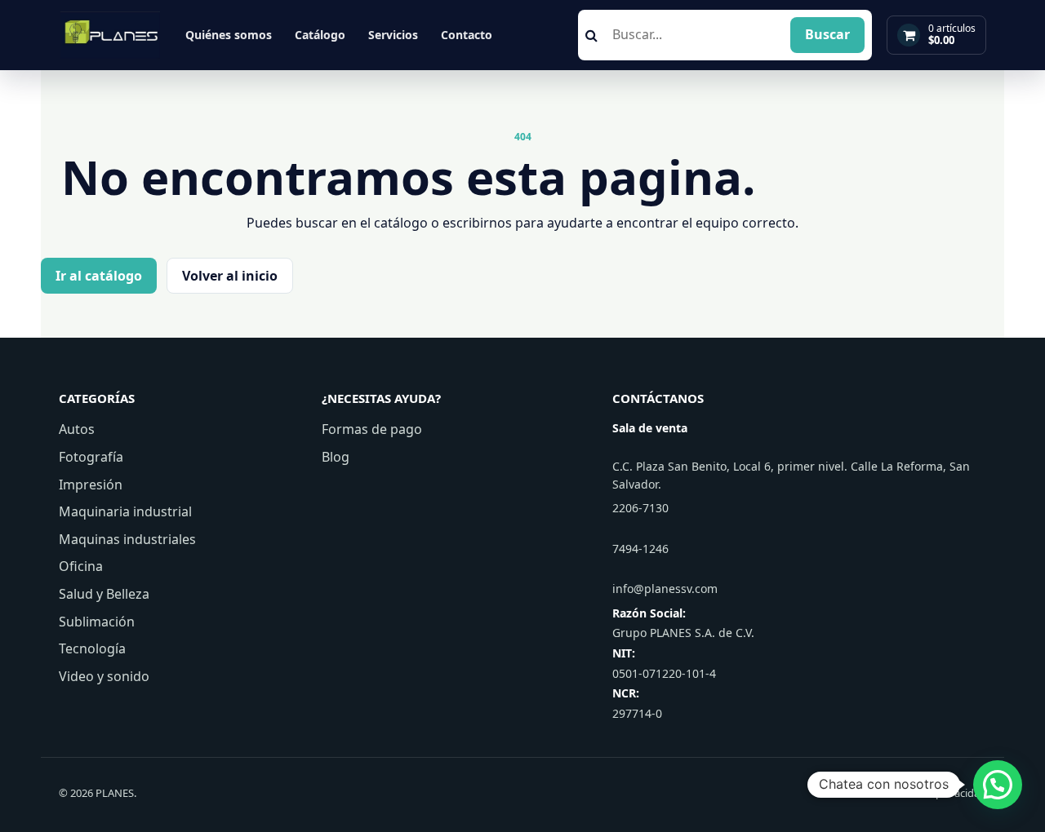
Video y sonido (104, 676)
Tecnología (92, 648)
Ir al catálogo (99, 276)
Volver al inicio (230, 276)
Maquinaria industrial (125, 511)
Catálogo (320, 34)
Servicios (393, 34)
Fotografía (91, 457)
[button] (997, 784)
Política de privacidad (934, 793)
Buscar (827, 34)
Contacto (466, 34)
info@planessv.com (665, 588)
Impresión (90, 484)
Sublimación (97, 622)
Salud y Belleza (104, 594)
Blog (335, 457)
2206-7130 (640, 508)
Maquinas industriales (127, 539)
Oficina (81, 566)
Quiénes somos (228, 34)
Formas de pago (372, 429)
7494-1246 (640, 548)
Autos (77, 429)
